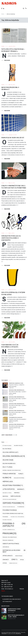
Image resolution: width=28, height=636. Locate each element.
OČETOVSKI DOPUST (7, 601)
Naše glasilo (16, 496)
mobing (20, 489)
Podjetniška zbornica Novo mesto (13, 513)
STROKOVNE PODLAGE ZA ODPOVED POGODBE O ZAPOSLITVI (11, 238)
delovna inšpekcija (10, 452)
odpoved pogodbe (13, 503)
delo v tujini (7, 467)
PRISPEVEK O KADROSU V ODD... (16, 383)
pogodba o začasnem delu (9, 529)
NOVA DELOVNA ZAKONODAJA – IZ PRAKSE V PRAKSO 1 (13, 50)
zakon (6, 559)
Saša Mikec (6, 546)
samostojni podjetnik (11, 543)
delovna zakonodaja (14, 456)
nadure (16, 492)
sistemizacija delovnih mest (14, 551)
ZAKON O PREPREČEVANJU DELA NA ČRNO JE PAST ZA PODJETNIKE (13, 187)
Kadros (3, 591)
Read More (7, 60)
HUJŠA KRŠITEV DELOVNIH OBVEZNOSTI (12, 599)
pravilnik (9, 533)
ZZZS (5, 563)
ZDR (14, 559)
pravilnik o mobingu (8, 540)
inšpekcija (8, 481)
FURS (20, 474)
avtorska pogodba (7, 445)
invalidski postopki (19, 477)
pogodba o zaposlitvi (14, 524)
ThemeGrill (3, 633)
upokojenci (8, 555)
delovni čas (8, 460)
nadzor (5, 496)
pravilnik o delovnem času (10, 537)
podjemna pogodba (10, 510)
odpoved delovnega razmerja (9, 499)
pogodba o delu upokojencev (17, 516)
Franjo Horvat (9, 474)
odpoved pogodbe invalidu (9, 506)
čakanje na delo (13, 563)
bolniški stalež (18, 445)
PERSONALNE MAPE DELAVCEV (12, 137)
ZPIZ (22, 559)
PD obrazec (21, 506)
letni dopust (9, 489)
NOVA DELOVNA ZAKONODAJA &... (17, 390)
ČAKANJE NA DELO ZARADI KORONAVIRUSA (14, 609)
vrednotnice (18, 555)
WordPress (18, 633)
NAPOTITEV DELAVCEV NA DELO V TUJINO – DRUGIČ (16, 616)
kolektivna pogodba (13, 485)
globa (7, 478)
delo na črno (7, 448)
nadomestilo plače (7, 492)
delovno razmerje (9, 463)
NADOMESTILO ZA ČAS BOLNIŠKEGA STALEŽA (9, 346)
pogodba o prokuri (7, 519)
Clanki (2, 46)
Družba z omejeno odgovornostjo (12, 470)
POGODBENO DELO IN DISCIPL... (16, 417)
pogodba (5, 516)
